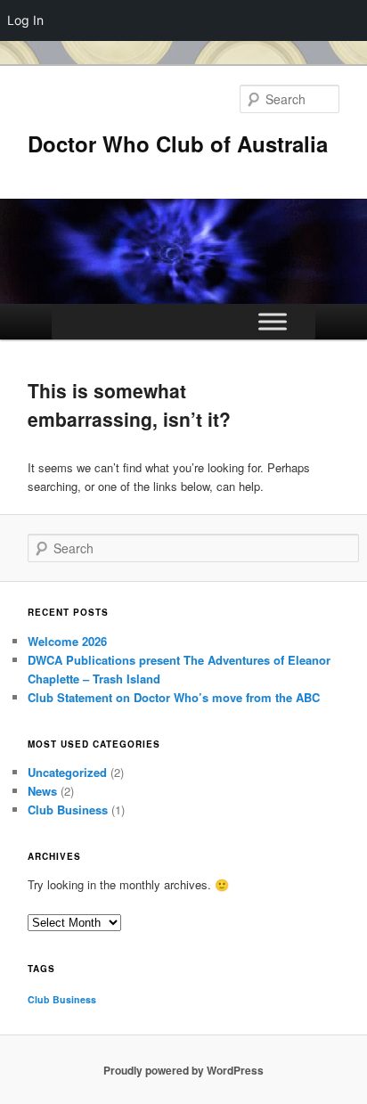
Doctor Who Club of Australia (178, 143)
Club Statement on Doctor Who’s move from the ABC (174, 697)
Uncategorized (67, 772)
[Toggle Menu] (272, 321)
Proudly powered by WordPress (183, 1070)
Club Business (68, 809)
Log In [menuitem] (25, 20)
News (42, 790)
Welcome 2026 (67, 641)
